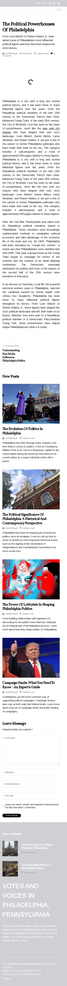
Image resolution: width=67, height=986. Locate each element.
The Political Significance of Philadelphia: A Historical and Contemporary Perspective (24, 519)
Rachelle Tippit (12, 53)
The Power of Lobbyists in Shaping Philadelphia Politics (28, 606)
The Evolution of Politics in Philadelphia (22, 431)
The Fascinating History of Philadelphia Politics (36, 867)
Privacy (6, 978)
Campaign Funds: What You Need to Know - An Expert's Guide (28, 685)
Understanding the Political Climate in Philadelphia (37, 846)
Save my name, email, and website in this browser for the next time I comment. (32, 806)
